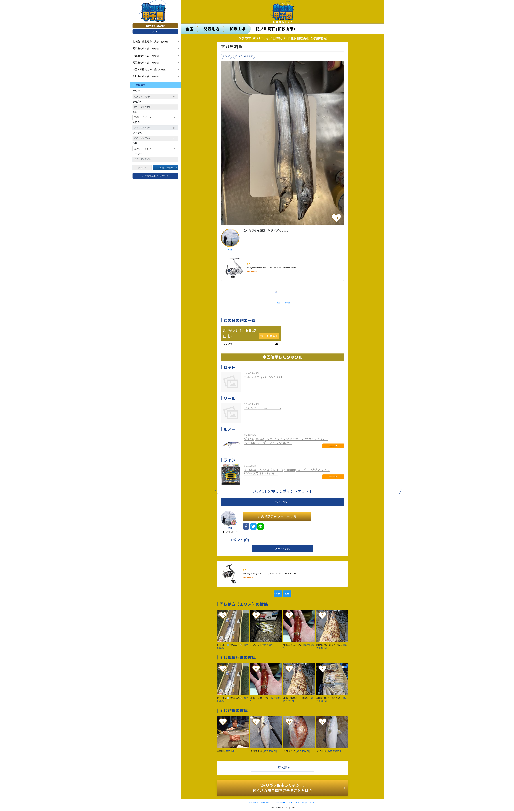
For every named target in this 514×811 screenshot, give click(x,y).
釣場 (135, 112)
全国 (189, 29)
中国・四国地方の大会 (150, 69)
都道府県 (137, 101)
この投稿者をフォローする (277, 516)
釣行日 (136, 122)
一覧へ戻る (282, 768)
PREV (278, 594)
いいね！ (284, 502)
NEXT (286, 594)
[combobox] (155, 117)
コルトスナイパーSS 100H (263, 377)
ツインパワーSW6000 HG (262, 408)
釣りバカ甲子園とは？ (155, 26)
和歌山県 (238, 29)
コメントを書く (283, 548)
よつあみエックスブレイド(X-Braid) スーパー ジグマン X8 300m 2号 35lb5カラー (287, 472)
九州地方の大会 (146, 76)
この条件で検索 (165, 167)
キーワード (139, 153)
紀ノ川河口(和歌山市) (275, 29)
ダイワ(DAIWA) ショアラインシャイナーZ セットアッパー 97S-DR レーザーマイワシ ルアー (286, 441)
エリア (136, 91)
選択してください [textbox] (142, 117)
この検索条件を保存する (155, 176)
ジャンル (137, 133)
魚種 (135, 143)
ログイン (155, 31)
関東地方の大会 (146, 48)
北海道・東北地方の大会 (151, 41)
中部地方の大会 (146, 55)
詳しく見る (267, 336)
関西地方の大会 (146, 62)
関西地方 (211, 29)
